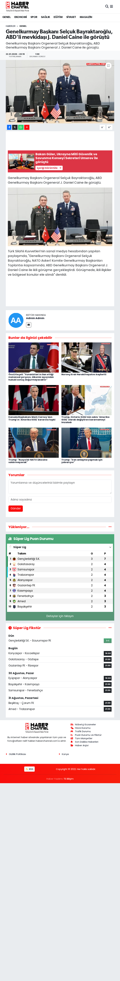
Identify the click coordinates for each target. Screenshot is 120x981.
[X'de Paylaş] (15, 127)
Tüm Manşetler (83, 738)
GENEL (6, 17)
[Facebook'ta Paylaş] (9, 127)
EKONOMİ (20, 17)
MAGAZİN (86, 17)
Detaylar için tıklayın (60, 616)
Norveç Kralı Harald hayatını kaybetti (83, 374)
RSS (30, 769)
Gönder (16, 508)
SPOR (33, 17)
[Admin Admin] (15, 320)
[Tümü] (110, 527)
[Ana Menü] (111, 6)
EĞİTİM (58, 17)
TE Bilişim (69, 778)
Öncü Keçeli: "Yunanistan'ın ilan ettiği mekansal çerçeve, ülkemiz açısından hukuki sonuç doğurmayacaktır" (31, 377)
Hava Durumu (82, 728)
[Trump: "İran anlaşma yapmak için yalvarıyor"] (86, 442)
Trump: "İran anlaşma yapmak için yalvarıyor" (81, 461)
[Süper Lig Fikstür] (110, 628)
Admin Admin (35, 318)
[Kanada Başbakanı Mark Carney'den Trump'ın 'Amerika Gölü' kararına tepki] (33, 400)
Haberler (10, 26)
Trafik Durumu (83, 731)
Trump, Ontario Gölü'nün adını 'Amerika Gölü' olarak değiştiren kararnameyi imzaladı (85, 419)
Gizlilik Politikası (17, 754)
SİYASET (71, 17)
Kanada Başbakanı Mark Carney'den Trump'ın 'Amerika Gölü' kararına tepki (31, 418)
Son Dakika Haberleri (86, 741)
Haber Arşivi (81, 745)
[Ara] (107, 6)
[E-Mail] (28, 324)
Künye (65, 754)
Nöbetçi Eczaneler (85, 724)
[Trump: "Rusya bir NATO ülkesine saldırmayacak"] (33, 442)
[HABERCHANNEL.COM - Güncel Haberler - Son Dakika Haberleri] (17, 6)
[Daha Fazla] (26, 127)
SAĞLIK (45, 17)
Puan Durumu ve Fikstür (88, 735)
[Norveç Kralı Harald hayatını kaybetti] (86, 357)
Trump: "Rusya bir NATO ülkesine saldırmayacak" (28, 461)
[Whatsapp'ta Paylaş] (21, 127)
